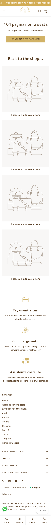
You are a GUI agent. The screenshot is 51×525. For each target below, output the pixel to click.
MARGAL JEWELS (17, 503)
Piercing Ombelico (10, 443)
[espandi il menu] (4, 11)
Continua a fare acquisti (25, 39)
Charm (5, 434)
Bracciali (6, 418)
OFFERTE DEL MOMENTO (14, 409)
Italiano (5, 494)
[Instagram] (9, 481)
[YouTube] (16, 481)
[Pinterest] (3, 481)
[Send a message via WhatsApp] (4, 509)
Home (5, 401)
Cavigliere (6, 439)
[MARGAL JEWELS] (25, 11)
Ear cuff (5, 430)
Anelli (4, 413)
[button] (46, 11)
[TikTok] (22, 481)
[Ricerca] (39, 11)
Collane (5, 422)
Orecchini (6, 426)
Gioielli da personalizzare (13, 405)
